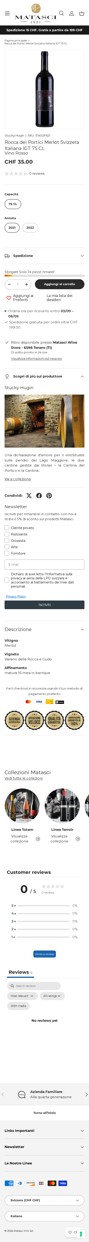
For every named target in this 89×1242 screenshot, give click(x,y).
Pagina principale (16, 40)
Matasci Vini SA (23, 1230)
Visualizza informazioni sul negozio (36, 358)
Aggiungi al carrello (59, 284)
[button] (82, 13)
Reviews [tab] (20, 972)
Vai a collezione (18, 479)
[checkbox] (18, 1006)
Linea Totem (22, 829)
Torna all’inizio (44, 1113)
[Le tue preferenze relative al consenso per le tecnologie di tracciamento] (81, 1234)
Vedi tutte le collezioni (24, 778)
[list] (44, 89)
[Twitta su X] (29, 496)
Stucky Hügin (14, 135)
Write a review (44, 954)
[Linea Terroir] (62, 805)
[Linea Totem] (22, 805)
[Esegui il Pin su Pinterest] (49, 496)
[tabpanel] (44, 1026)
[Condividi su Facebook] (39, 496)
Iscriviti (45, 605)
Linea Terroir (62, 829)
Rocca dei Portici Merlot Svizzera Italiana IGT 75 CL (36, 43)
